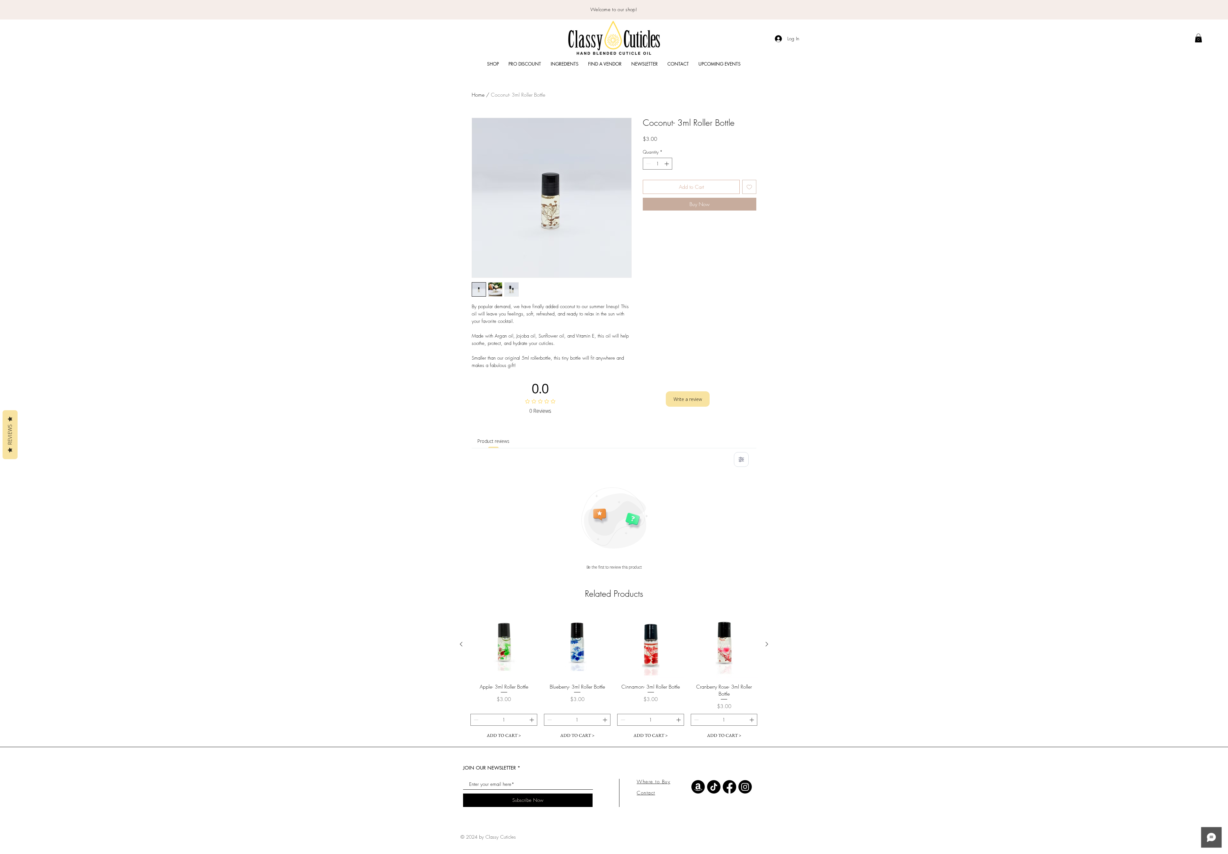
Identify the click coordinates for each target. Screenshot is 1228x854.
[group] (614, 676)
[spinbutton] (657, 163)
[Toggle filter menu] (741, 459)
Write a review (687, 399)
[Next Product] (767, 644)
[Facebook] (729, 787)
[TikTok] (713, 787)
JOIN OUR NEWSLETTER (489, 767)
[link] (1198, 38)
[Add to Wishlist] (749, 187)
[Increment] (667, 163)
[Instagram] (745, 787)
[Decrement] (648, 163)
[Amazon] (698, 787)
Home (478, 94)
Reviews (9, 434)
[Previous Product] (461, 644)
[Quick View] (504, 644)
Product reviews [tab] (493, 441)
